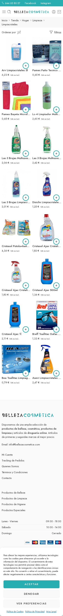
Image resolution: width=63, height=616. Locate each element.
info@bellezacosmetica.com (24, 444)
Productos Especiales (13, 510)
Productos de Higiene (14, 504)
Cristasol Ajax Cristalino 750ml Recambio (46, 246)
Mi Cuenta (7, 454)
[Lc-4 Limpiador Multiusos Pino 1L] (46, 95)
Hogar (25, 20)
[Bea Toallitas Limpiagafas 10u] (16, 359)
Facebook (30, 3)
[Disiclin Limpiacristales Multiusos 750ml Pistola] (46, 183)
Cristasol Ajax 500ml (45, 290)
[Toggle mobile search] (9, 12)
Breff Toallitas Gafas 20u (46, 334)
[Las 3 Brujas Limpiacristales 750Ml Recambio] (16, 183)
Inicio (5, 20)
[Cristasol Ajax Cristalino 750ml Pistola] (16, 271)
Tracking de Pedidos (13, 460)
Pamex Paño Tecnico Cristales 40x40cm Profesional (46, 70)
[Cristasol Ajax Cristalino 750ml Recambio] (46, 227)
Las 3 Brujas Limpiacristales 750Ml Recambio (16, 202)
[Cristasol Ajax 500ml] (46, 271)
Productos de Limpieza (14, 498)
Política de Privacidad (34, 611)
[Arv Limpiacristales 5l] (16, 51)
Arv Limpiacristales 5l (15, 70)
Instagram (45, 3)
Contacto (7, 478)
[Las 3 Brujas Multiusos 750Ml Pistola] (46, 139)
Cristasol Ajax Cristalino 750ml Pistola (16, 290)
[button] (26, 66)
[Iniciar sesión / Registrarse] (54, 12)
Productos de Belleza (13, 492)
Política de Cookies (15, 611)
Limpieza (37, 20)
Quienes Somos (10, 466)
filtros (57, 32)
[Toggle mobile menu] (4, 12)
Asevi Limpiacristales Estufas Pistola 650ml (46, 378)
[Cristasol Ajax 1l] (16, 315)
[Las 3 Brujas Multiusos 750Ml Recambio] (16, 139)
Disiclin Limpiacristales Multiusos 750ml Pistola (46, 202)
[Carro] (59, 12)
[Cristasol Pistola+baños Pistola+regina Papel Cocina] (16, 227)
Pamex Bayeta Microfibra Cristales (16, 114)
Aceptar (31, 584)
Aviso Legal (51, 611)
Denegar (31, 594)
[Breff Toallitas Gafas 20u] (46, 315)
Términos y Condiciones (15, 472)
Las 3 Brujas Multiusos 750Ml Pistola (46, 158)
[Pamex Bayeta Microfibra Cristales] (16, 95)
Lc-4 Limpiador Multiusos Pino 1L (46, 114)
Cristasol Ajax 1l (11, 334)
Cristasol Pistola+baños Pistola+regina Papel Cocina (16, 246)
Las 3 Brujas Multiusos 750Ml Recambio (16, 158)
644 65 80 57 (12, 3)
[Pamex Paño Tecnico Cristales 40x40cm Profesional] (46, 51)
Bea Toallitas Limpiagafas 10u (16, 378)
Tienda (15, 20)
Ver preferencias (31, 603)
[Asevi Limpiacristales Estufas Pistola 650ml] (46, 359)
